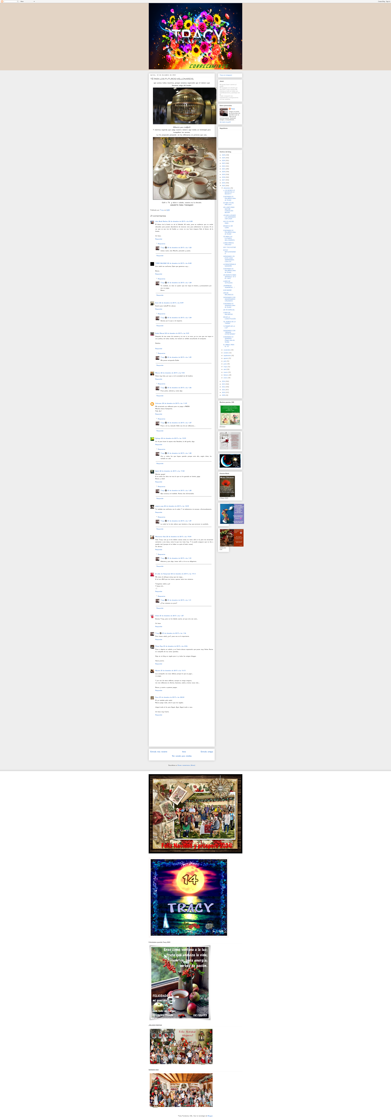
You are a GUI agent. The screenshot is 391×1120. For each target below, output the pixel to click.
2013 (224, 384)
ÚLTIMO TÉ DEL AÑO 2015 (228, 203)
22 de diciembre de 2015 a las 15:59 (173, 438)
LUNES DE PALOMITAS (228, 313)
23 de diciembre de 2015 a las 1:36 (174, 633)
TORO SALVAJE (161, 263)
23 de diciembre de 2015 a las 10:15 (173, 670)
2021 (224, 169)
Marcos (157, 373)
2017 (224, 180)
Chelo (157, 616)
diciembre (227, 188)
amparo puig (159, 506)
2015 (224, 185)
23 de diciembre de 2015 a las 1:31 (179, 600)
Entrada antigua (207, 752)
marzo (226, 372)
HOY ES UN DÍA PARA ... (228, 222)
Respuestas (161, 244)
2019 (224, 174)
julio (225, 361)
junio (225, 364)
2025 (224, 158)
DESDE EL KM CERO (228, 226)
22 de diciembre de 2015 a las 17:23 (172, 471)
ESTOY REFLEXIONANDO (229, 251)
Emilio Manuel (159, 333)
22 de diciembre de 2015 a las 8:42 (179, 263)
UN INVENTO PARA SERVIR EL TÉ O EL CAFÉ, (229, 276)
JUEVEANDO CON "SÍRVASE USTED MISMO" (229, 332)
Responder (158, 239)
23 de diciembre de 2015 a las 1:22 (179, 247)
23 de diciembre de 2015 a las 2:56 (175, 646)
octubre (226, 353)
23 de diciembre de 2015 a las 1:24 (179, 283)
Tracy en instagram (226, 75)
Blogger (210, 1116)
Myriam (157, 670)
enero (226, 378)
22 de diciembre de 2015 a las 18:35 (176, 506)
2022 (224, 166)
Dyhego (157, 438)
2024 (224, 160)
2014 (224, 381)
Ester (157, 303)
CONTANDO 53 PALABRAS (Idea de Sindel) (229, 198)
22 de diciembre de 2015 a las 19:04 (178, 536)
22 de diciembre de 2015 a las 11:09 (174, 403)
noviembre (227, 350)
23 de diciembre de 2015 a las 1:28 (179, 453)
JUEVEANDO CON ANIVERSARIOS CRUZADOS (229, 299)
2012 (224, 387)
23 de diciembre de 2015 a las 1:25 (179, 357)
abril (225, 369)
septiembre (227, 355)
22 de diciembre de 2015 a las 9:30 (173, 373)
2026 (224, 155)
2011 (223, 389)
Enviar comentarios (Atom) (186, 765)
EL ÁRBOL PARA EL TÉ (228, 345)
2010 (224, 392)
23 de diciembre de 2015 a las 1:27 (179, 423)
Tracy (162, 247)
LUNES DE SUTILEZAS (227, 282)
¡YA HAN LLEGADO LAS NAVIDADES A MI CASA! (229, 216)
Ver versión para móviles (182, 756)
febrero (226, 375)
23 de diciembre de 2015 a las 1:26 (179, 388)
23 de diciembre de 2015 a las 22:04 (171, 697)
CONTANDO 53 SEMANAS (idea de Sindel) (229, 305)
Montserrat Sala (160, 536)
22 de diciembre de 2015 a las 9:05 (177, 333)
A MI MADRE (227, 290)
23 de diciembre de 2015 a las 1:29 (179, 521)
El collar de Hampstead (162, 574)
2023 (224, 163)
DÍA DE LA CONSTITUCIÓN (229, 318)
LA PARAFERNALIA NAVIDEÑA (229, 265)
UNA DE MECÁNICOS (228, 293)
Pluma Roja (159, 646)
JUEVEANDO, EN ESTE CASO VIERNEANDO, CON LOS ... (228, 258)
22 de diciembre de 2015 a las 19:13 (183, 574)
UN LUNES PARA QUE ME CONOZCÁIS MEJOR (228, 209)
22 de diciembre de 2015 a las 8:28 (180, 221)
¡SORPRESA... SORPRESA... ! (228, 286)
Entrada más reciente (158, 752)
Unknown (158, 403)
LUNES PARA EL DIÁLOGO (228, 243)
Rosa (157, 697)
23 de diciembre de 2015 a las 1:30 (179, 558)
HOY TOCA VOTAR (229, 247)
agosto (226, 358)
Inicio (184, 752)
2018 (224, 177)
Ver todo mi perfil (225, 122)
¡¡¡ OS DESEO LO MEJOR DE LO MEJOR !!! (229, 192)
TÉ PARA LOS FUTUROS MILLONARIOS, (229, 238)
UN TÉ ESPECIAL (229, 310)
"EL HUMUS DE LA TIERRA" (229, 322)
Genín (157, 471)
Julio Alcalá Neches (161, 221)
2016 (224, 183)
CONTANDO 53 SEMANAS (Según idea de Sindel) (229, 339)
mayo (226, 366)
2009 (224, 395)
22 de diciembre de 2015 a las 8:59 (171, 303)
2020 (224, 171)
